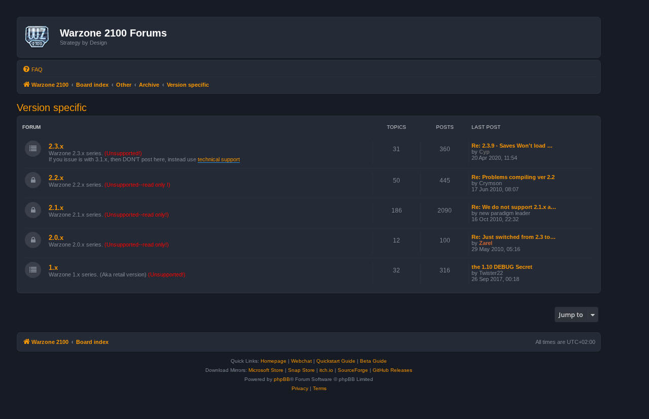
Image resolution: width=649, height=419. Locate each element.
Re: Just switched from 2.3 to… (514, 237)
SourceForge (353, 370)
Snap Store (301, 370)
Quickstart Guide (335, 361)
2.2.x (56, 178)
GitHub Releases (392, 370)
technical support (219, 159)
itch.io (326, 370)
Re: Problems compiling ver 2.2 (513, 177)
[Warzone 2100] (40, 37)
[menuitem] (32, 69)
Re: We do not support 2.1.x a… (514, 207)
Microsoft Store (265, 370)
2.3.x (56, 146)
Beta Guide (373, 361)
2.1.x (56, 208)
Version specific (52, 107)
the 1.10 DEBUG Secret (502, 267)
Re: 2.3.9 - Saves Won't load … (512, 146)
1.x (53, 267)
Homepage (273, 361)
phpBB (282, 379)
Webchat (301, 361)
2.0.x (56, 237)
